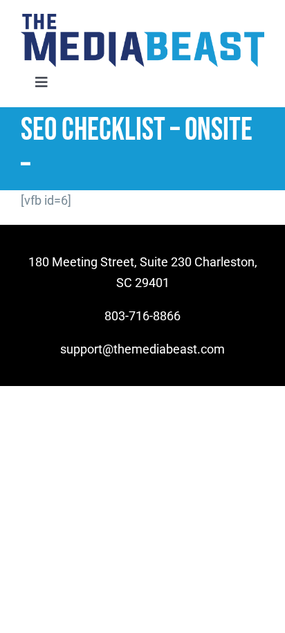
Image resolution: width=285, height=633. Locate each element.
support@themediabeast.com (142, 349)
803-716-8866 (142, 316)
